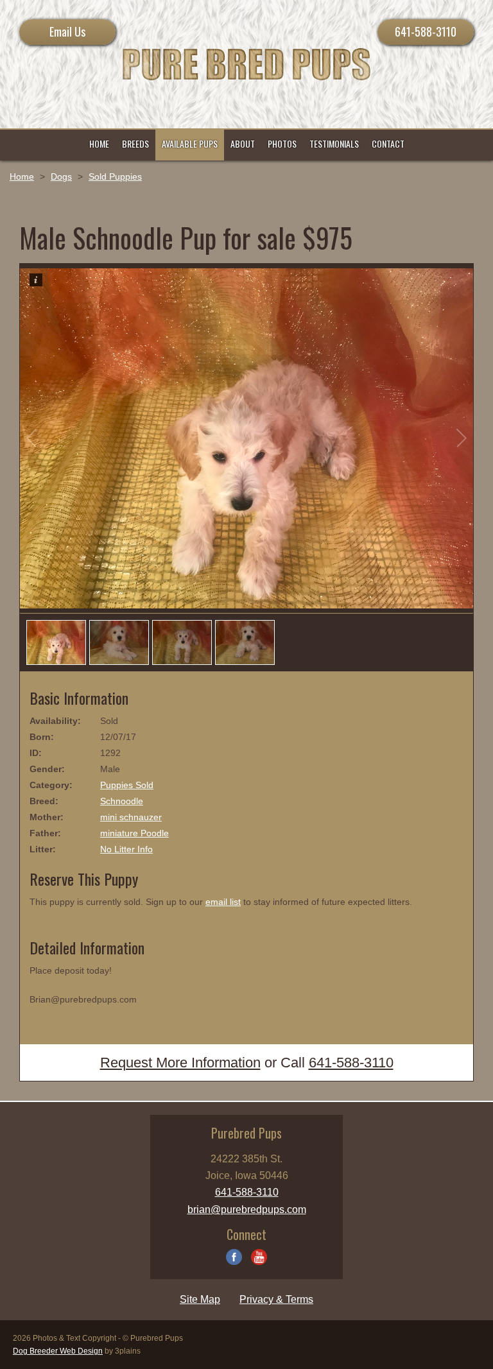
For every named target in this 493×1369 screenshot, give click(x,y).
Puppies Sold (126, 785)
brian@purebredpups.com (246, 1209)
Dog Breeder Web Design (58, 1351)
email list (223, 902)
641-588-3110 (425, 31)
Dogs (61, 176)
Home (22, 176)
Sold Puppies (115, 176)
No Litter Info (126, 849)
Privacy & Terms (276, 1299)
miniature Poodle (134, 833)
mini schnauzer (131, 817)
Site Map (200, 1299)
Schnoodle (121, 801)
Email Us (67, 31)
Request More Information (180, 1063)
